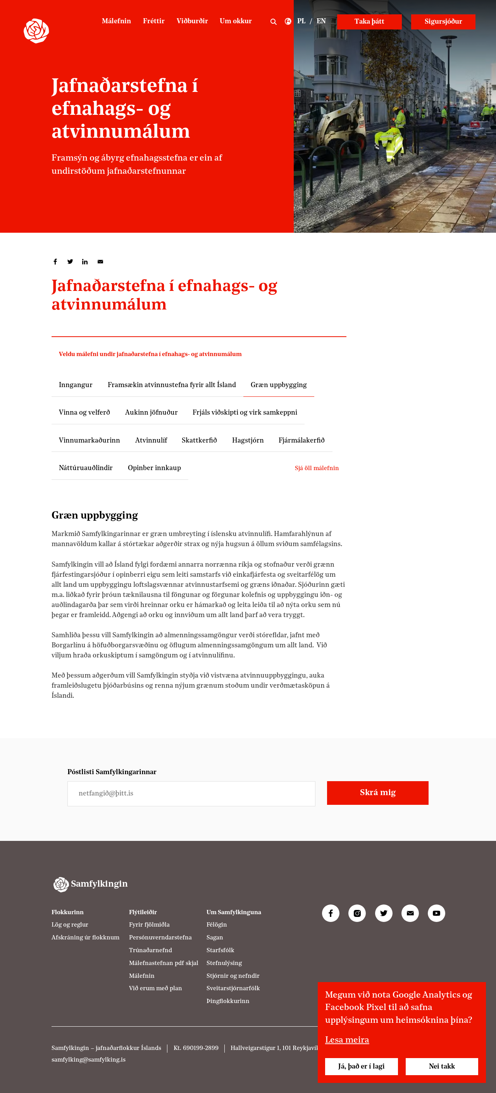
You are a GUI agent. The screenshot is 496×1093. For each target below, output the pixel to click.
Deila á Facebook (55, 262)
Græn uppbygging (279, 385)
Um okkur (236, 21)
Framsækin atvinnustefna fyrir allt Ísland (172, 385)
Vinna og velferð (84, 413)
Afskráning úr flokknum (85, 938)
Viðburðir (192, 21)
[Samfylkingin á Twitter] (384, 913)
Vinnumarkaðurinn (89, 441)
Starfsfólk (220, 951)
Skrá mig (378, 793)
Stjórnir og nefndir (233, 976)
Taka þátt (369, 22)
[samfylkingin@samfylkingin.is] (410, 913)
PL (301, 21)
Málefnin (116, 21)
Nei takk (442, 1067)
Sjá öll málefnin (317, 468)
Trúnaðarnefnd (150, 951)
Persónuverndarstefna (160, 938)
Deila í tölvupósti (100, 262)
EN (321, 21)
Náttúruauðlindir (86, 468)
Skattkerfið (199, 441)
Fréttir (154, 21)
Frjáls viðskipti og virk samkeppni (245, 413)
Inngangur (76, 385)
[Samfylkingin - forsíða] (36, 31)
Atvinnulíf (151, 441)
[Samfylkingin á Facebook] (330, 913)
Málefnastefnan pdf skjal (163, 963)
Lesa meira (347, 1040)
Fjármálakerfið (302, 441)
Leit (273, 22)
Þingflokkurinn (228, 1001)
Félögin (217, 925)
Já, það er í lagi (361, 1067)
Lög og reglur (70, 925)
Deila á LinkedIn (85, 262)
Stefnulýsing (224, 963)
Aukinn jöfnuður (151, 413)
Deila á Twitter (70, 262)
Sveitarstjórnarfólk (233, 989)
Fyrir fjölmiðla (149, 925)
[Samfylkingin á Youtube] (436, 913)
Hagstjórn (248, 441)
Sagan (215, 938)
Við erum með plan (155, 989)
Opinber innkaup (154, 468)
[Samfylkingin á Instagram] (357, 913)
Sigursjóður (443, 22)
